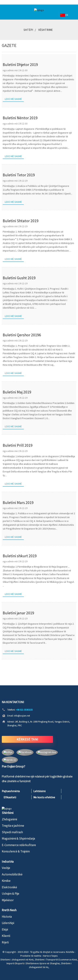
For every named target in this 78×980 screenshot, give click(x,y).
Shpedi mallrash (12, 832)
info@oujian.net (22, 715)
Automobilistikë (12, 874)
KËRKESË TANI (27, 739)
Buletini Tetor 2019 (19, 174)
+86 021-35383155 (24, 709)
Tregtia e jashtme (13, 826)
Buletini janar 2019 (18, 612)
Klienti (6, 936)
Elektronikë (9, 887)
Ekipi (5, 929)
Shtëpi (28, 30)
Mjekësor (8, 900)
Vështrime (45, 30)
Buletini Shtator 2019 (20, 220)
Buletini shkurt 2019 (20, 555)
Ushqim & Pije (10, 894)
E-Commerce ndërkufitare (19, 845)
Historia (7, 917)
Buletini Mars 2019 (18, 502)
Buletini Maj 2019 (17, 392)
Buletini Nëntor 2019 (20, 117)
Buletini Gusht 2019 (19, 277)
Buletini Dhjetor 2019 (20, 64)
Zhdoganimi (9, 819)
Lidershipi (8, 923)
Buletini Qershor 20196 (22, 334)
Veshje (6, 868)
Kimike (6, 881)
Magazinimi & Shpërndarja (18, 838)
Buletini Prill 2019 (17, 445)
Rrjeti (5, 942)
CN (66, 14)
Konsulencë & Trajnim (16, 851)
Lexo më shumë (13, 99)
